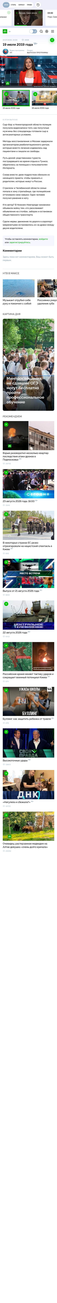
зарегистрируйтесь (19, 242)
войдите (43, 239)
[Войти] (46, 31)
